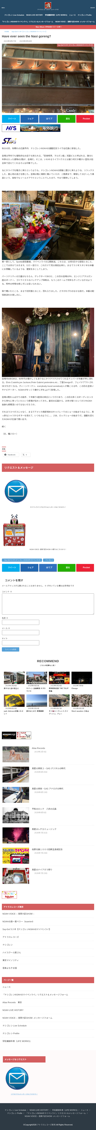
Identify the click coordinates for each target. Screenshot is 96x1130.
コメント (7, 592)
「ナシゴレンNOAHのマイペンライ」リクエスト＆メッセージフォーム (27, 22)
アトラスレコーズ (10, 937)
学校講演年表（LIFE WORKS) (56, 15)
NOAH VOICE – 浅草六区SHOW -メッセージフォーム (75, 22)
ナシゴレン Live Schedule (14, 15)
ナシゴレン (49, 560)
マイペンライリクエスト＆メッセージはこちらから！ (48, 507)
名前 (5, 618)
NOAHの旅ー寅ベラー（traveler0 (17, 921)
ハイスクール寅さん (11, 952)
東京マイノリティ (10, 960)
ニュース (72, 15)
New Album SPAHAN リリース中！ (49, 27)
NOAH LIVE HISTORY (34, 15)
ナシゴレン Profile (85, 15)
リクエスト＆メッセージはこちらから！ (24, 1094)
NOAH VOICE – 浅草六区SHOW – (18, 914)
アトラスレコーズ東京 (46, 1125)
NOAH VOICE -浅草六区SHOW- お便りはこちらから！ (48, 549)
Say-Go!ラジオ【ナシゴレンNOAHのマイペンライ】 (22, 560)
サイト (5, 639)
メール (6, 628)
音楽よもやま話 (9, 968)
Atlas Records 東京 (12, 1002)
